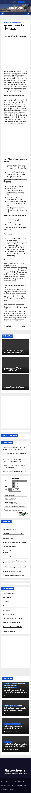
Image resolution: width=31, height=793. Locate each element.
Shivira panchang (8, 614)
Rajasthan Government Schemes (13, 22)
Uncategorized (18, 705)
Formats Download (9, 593)
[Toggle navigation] (14, 13)
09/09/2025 (8, 713)
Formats (25, 781)
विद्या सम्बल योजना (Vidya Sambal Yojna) (12, 369)
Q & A (24, 785)
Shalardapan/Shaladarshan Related (14, 542)
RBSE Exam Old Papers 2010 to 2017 (14, 567)
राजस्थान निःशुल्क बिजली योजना (14, 387)
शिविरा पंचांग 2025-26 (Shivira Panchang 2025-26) (15, 709)
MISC (13, 781)
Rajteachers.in (15, 7)
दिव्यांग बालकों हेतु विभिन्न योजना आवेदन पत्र (13, 575)
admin (16, 695)
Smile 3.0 (13, 785)
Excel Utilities (18, 781)
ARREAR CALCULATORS (7, 789)
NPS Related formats (9, 546)
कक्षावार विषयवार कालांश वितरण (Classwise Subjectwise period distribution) (14, 692)
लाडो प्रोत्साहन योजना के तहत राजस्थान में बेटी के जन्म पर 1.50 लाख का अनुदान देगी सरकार (14, 353)
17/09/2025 (8, 695)
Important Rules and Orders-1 (12, 618)
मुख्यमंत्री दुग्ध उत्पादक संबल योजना (10, 325)
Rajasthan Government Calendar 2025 (14, 471)
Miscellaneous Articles (10, 687)
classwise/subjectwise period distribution (14, 683)
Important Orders (5, 785)
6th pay (3, 781)
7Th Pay (8, 781)
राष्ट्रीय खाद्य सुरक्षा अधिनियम (21, 325)
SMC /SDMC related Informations (13, 534)
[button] (25, 13)
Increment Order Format (10, 557)
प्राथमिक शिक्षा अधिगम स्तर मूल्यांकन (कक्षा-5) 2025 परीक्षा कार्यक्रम (15, 745)
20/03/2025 (8, 731)
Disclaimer (19, 785)
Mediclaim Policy (8, 538)
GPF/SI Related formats (10, 530)
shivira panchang (8, 705)
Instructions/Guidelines (10, 685)
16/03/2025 (8, 749)
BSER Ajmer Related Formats (12, 571)
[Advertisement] (15, 55)
